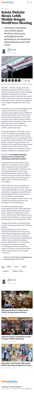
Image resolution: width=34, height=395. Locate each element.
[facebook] (2, 80)
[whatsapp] (9, 80)
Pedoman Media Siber (16, 387)
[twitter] (6, 80)
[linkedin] (19, 80)
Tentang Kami (5, 387)
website (24, 267)
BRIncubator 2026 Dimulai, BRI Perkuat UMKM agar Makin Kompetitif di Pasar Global (16, 364)
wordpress (6, 271)
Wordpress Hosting (17, 271)
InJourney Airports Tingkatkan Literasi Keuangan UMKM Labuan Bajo (16, 338)
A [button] (25, 80)
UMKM (9, 267)
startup (16, 267)
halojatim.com (27, 257)
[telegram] (12, 80)
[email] (16, 80)
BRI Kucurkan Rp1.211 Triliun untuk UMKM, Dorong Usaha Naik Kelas (14, 311)
